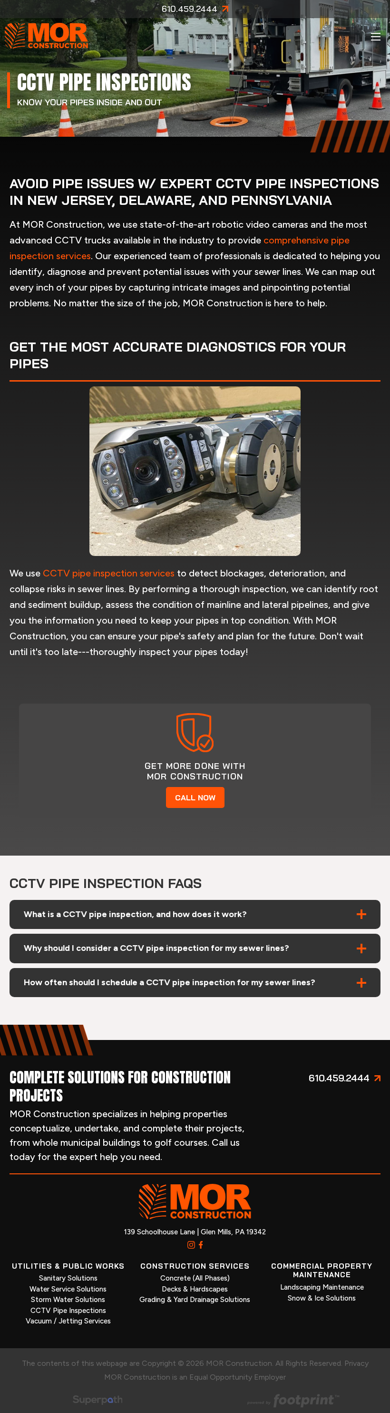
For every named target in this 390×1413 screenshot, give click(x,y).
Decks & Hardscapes (195, 1289)
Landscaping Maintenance (322, 1287)
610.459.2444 (189, 9)
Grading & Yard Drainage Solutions (194, 1299)
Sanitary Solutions (68, 1278)
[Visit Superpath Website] (98, 1401)
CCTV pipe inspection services (109, 573)
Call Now (195, 797)
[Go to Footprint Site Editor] (292, 1402)
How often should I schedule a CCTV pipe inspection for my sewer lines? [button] (169, 982)
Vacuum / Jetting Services (68, 1321)
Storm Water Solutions (68, 1299)
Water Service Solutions (68, 1289)
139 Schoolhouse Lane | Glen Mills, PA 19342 (195, 1232)
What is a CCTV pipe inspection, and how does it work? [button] (135, 914)
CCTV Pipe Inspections (68, 1310)
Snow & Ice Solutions (322, 1298)
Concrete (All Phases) (195, 1278)
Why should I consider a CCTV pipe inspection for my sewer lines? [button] (156, 948)
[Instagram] (191, 1245)
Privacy (356, 1363)
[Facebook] (201, 1245)
